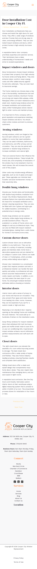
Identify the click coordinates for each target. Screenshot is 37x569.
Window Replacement (11, 27)
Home (18, 491)
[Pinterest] (22, 481)
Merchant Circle (18, 466)
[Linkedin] (18, 481)
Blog (18, 496)
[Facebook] (15, 481)
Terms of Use (18, 562)
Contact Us (18, 501)
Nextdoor (18, 471)
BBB (18, 476)
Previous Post (18, 401)
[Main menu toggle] (32, 5)
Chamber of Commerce (18, 469)
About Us (18, 498)
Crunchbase (18, 473)
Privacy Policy (18, 558)
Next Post (18, 407)
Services (18, 494)
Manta (18, 464)
